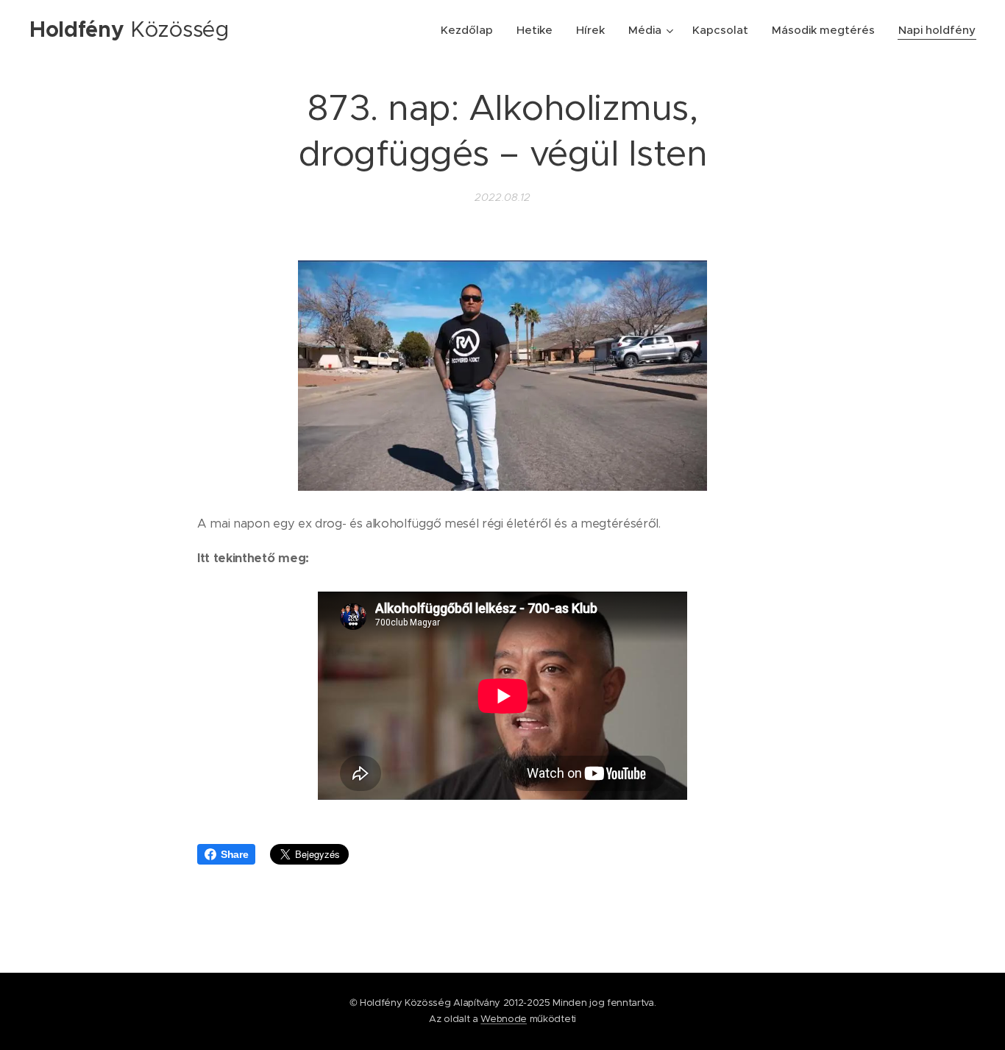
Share (234, 854)
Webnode (503, 1018)
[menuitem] (471, 30)
